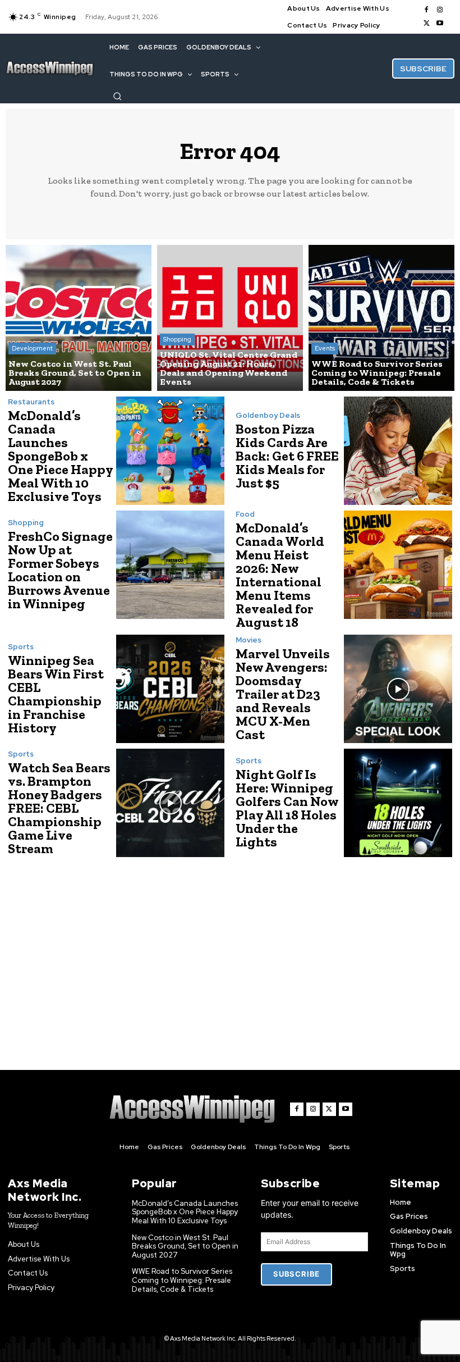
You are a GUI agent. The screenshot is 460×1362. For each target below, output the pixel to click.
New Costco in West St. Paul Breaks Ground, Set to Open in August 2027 (185, 1246)
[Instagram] (440, 10)
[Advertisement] (241, 952)
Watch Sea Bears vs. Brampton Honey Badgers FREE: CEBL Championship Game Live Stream (59, 808)
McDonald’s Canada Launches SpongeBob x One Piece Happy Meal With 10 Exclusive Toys (60, 455)
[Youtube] (440, 23)
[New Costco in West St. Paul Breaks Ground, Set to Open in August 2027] (78, 318)
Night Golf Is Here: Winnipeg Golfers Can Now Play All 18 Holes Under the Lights (287, 808)
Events (325, 348)
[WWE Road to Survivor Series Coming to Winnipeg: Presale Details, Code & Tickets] (381, 318)
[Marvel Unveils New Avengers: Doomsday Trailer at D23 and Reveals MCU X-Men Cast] (398, 689)
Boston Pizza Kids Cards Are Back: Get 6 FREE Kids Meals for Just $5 (287, 456)
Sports (21, 646)
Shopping (177, 339)
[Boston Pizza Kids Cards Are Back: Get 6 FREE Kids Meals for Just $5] (398, 451)
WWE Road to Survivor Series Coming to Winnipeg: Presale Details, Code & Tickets (182, 1280)
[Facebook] (426, 10)
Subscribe (296, 1273)
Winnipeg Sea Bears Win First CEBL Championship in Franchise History (56, 694)
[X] (426, 23)
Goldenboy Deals (268, 415)
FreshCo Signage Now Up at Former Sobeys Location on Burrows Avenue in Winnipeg (60, 570)
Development (32, 348)
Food (245, 514)
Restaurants (31, 402)
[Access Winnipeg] (50, 69)
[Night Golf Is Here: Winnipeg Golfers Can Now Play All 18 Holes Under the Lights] (398, 803)
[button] (117, 96)
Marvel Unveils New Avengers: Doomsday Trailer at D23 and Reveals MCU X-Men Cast (283, 694)
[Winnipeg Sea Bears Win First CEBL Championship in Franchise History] (170, 689)
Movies (248, 640)
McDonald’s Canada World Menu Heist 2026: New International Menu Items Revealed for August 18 (280, 575)
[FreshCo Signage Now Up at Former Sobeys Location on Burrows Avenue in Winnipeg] (170, 565)
